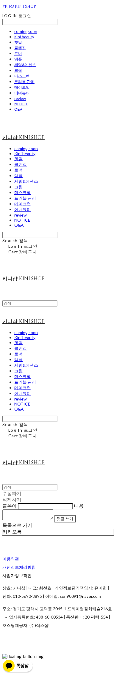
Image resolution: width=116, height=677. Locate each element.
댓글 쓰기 (65, 518)
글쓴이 (9, 505)
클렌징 (20, 47)
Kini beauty (24, 36)
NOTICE (21, 104)
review (20, 98)
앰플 (18, 59)
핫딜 (18, 42)
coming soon (25, 31)
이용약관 (10, 558)
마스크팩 (22, 76)
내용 (79, 505)
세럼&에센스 (25, 64)
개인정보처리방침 (19, 567)
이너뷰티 (22, 93)
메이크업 (22, 87)
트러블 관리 (24, 81)
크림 (18, 70)
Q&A (18, 109)
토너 (18, 53)
